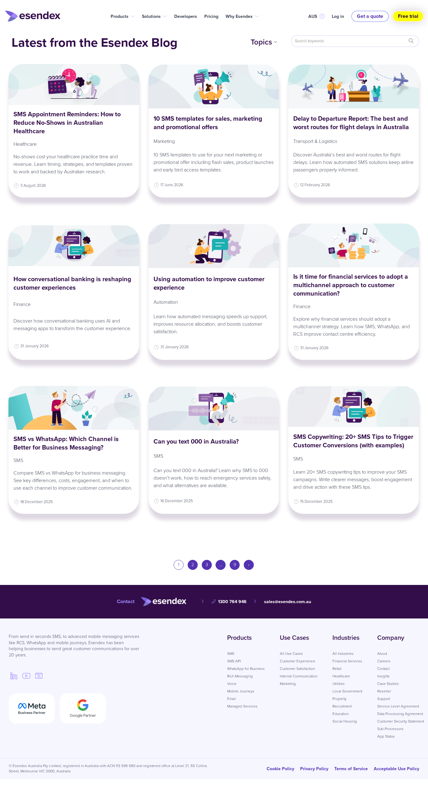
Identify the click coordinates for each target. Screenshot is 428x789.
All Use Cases (291, 653)
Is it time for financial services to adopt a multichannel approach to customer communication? (350, 285)
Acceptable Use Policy (396, 768)
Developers (185, 16)
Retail (337, 668)
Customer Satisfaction (297, 668)
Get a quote (370, 16)
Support (383, 699)
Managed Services (242, 706)
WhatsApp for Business (246, 668)
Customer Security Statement (400, 721)
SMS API (234, 661)
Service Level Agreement (398, 706)
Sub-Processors (390, 729)
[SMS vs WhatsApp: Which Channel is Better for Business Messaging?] (73, 408)
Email (231, 699)
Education (340, 714)
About (382, 653)
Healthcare (25, 144)
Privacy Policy (314, 768)
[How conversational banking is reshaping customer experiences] (73, 245)
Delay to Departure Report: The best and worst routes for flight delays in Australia (351, 123)
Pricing (211, 16)
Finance (22, 304)
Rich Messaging (240, 676)
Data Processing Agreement (400, 714)
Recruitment (342, 706)
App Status (386, 736)
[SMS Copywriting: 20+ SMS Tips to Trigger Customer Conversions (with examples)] (353, 406)
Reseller (384, 691)
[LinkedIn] (14, 676)
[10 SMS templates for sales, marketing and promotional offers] (214, 86)
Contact (383, 668)
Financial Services (347, 661)
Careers (383, 661)
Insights (383, 676)
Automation (166, 302)
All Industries (343, 653)
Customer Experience (297, 661)
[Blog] (39, 676)
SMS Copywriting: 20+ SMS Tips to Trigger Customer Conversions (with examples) (353, 441)
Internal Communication (298, 676)
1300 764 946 (232, 601)
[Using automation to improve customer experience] (214, 246)
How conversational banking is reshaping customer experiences (72, 283)
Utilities (338, 683)
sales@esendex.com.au (287, 601)
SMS (18, 460)
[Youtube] (26, 676)
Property (339, 699)
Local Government (347, 691)
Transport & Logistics (315, 141)
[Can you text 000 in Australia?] (214, 408)
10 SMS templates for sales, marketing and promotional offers (208, 123)
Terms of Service (351, 768)
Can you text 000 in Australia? (196, 441)
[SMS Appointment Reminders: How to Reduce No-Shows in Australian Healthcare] (73, 84)
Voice (232, 683)
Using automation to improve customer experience (209, 283)
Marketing (164, 141)
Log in (338, 16)
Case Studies (388, 683)
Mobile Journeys (240, 691)
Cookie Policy (280, 768)
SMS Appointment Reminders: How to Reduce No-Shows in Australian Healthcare (67, 122)
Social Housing (344, 721)
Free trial (408, 16)
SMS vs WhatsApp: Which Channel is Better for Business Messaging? (66, 443)
